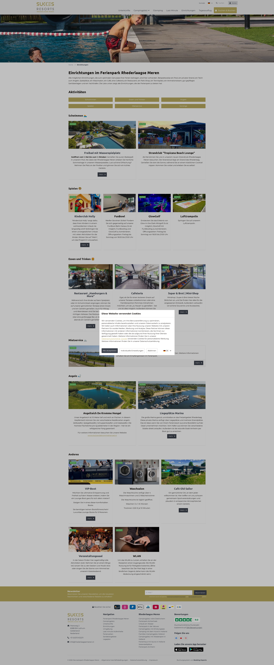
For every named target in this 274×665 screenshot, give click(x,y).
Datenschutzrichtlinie (111, 339)
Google (124, 339)
